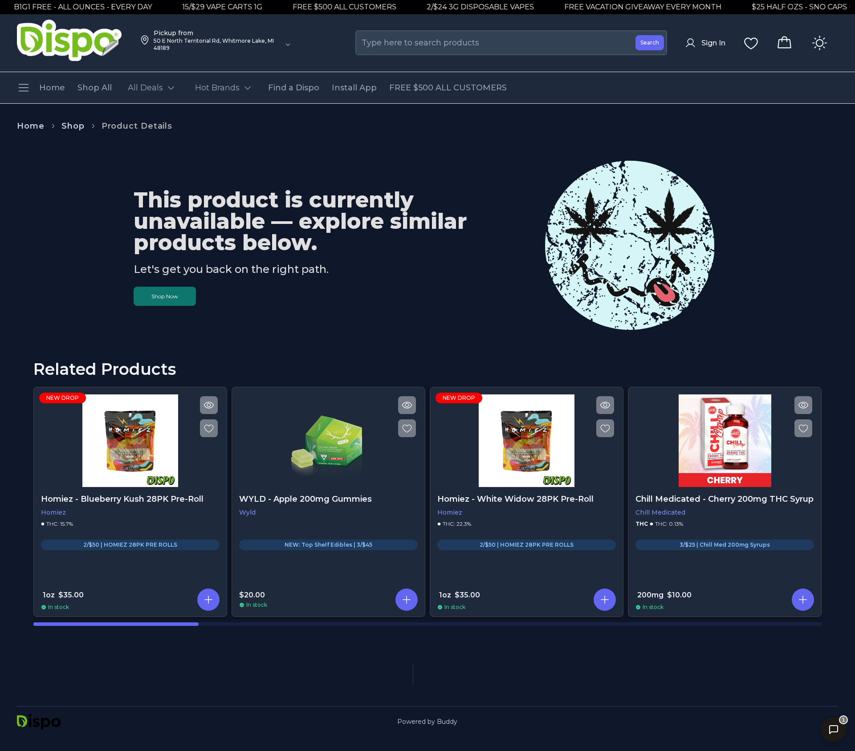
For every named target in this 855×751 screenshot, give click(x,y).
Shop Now (164, 296)
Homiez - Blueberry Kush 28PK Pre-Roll (122, 499)
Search (649, 42)
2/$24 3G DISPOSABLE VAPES (468, 7)
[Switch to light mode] (819, 43)
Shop (73, 126)
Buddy (447, 722)
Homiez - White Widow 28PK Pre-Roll (515, 499)
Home (31, 126)
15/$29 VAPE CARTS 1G (211, 7)
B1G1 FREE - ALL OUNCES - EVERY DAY (71, 7)
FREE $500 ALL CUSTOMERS (333, 7)
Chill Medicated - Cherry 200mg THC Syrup (724, 499)
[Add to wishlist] (209, 428)
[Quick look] (209, 405)
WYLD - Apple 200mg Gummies (305, 499)
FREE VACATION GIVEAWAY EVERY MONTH (631, 7)
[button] (208, 600)
